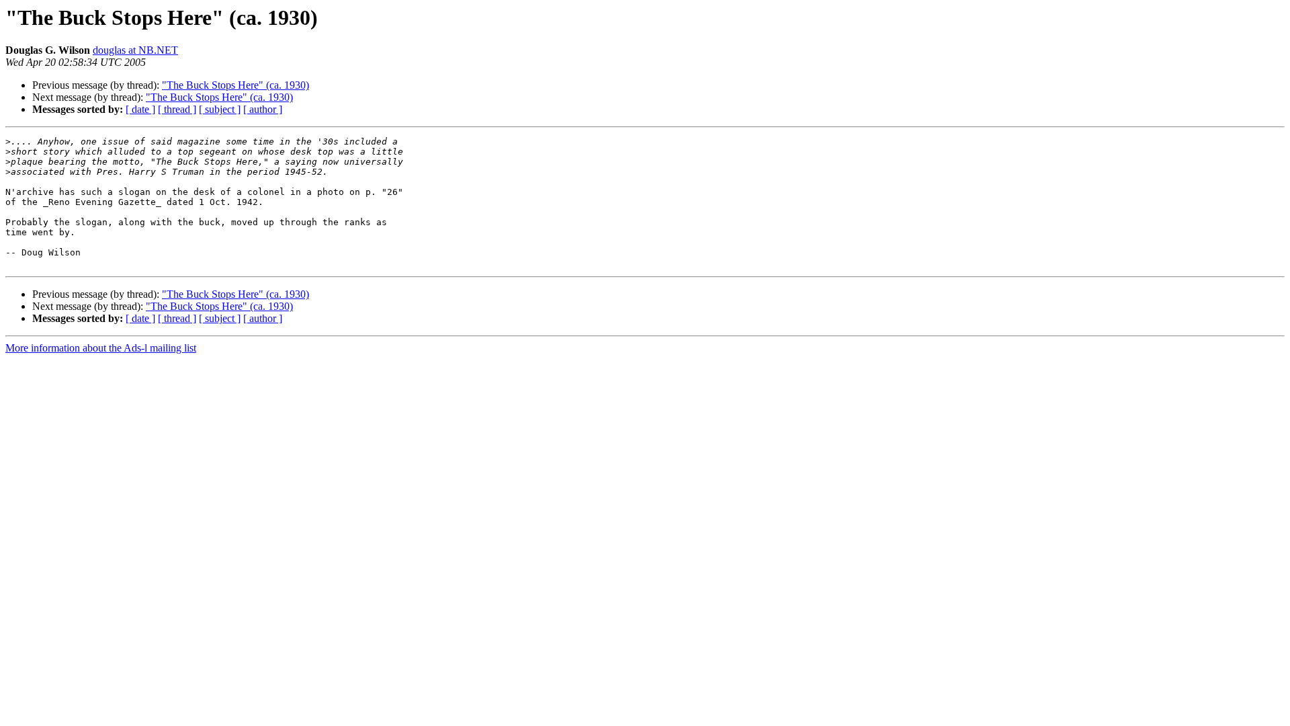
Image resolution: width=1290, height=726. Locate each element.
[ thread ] (177, 109)
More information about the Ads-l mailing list (100, 348)
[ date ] (140, 109)
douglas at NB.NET (135, 50)
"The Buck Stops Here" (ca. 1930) (235, 85)
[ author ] (262, 109)
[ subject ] (220, 109)
